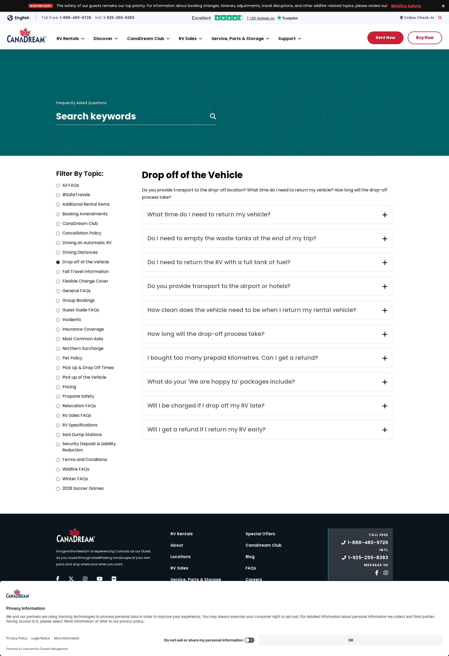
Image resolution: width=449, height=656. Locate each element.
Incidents (71, 320)
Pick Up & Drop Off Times (88, 368)
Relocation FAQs (79, 406)
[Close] (82, 39)
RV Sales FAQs (76, 415)
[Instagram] (85, 578)
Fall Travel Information (85, 272)
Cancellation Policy (81, 233)
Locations (180, 556)
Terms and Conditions (84, 460)
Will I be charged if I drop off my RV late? (206, 405)
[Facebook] (58, 578)
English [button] (22, 18)
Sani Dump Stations (82, 435)
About (176, 545)
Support (287, 39)
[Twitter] (71, 578)
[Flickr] (114, 578)
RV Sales (188, 39)
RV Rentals (68, 39)
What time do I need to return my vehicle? (208, 214)
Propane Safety (78, 396)
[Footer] (375, 572)
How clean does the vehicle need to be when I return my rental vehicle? (251, 310)
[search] (440, 17)
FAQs (251, 568)
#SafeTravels (76, 195)
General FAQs (76, 291)
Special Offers (260, 534)
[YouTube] (100, 578)
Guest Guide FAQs (80, 310)
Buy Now (425, 37)
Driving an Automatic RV (87, 243)
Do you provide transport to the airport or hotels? (218, 286)
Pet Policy (72, 358)
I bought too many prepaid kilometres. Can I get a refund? (232, 358)
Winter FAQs (75, 479)
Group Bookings (78, 300)
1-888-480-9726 (368, 542)
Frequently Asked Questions (81, 103)
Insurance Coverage (83, 329)
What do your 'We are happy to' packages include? (221, 382)
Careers (254, 579)
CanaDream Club (145, 39)
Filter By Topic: (79, 173)
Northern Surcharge (82, 348)
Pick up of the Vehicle (84, 377)
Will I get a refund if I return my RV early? (206, 429)
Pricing (69, 387)
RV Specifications (79, 425)
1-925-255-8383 (368, 557)
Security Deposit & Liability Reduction (89, 447)
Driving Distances (80, 252)
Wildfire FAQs (75, 469)
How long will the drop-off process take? (206, 334)
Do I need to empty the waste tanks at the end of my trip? (231, 238)
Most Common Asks (82, 339)
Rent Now (385, 37)
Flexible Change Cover (85, 281)
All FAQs (70, 185)
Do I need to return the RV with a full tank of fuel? (218, 262)
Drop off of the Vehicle (85, 262)
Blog (250, 556)
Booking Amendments (85, 214)
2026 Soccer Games (83, 488)
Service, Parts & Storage (238, 39)
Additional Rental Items (86, 204)
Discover (103, 39)
